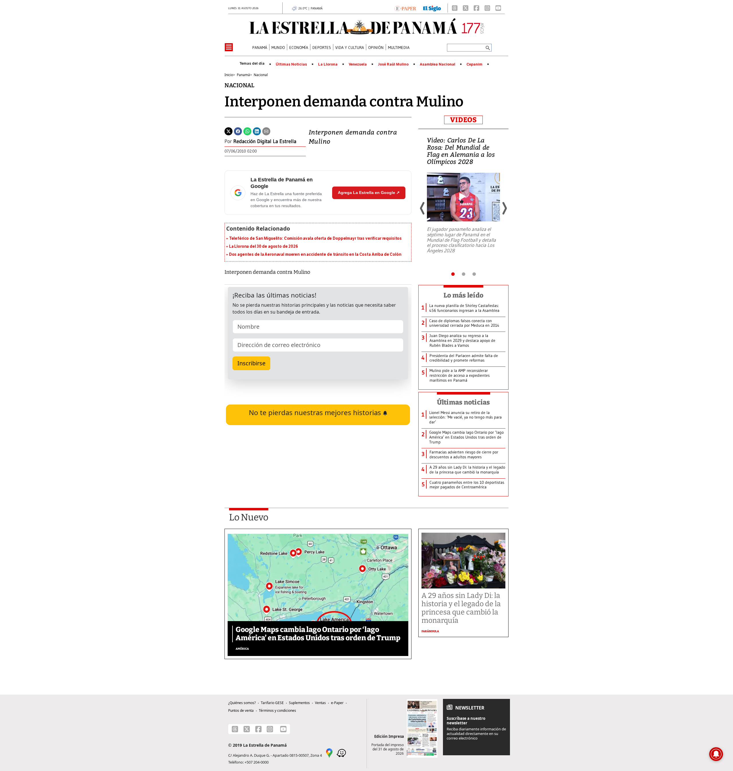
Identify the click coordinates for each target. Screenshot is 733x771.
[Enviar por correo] (266, 131)
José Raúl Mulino (393, 64)
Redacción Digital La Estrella (264, 141)
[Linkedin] (257, 131)
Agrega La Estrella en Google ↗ (369, 192)
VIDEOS (463, 120)
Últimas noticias (463, 402)
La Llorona (328, 64)
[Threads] (454, 8)
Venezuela (358, 64)
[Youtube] (498, 8)
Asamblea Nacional (437, 64)
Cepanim (474, 64)
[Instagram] (487, 8)
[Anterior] (422, 208)
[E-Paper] (405, 8)
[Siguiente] (504, 208)
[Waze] (341, 752)
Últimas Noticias (291, 64)
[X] (465, 8)
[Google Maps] (329, 752)
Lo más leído (463, 295)
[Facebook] (476, 8)
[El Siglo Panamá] (432, 8)
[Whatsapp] (247, 131)
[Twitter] (228, 131)
